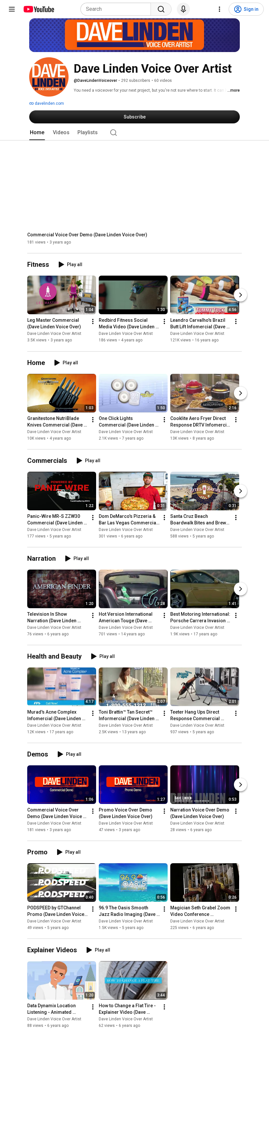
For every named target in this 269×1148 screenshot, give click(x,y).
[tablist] (134, 132)
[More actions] (92, 321)
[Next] (240, 295)
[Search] (161, 9)
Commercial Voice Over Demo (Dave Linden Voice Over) (87, 234)
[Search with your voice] (183, 9)
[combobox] (117, 9)
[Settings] (219, 9)
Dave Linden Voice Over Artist (54, 334)
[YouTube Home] (38, 9)
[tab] (37, 132)
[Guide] (12, 9)
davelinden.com (49, 103)
